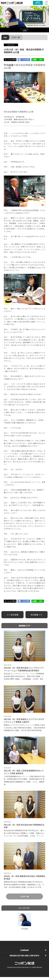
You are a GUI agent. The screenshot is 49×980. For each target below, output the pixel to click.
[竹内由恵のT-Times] (24, 16)
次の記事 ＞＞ (36, 614)
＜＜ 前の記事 (12, 614)
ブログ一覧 (15, 37)
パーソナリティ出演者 (24, 30)
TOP (5, 37)
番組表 (38, 3)
